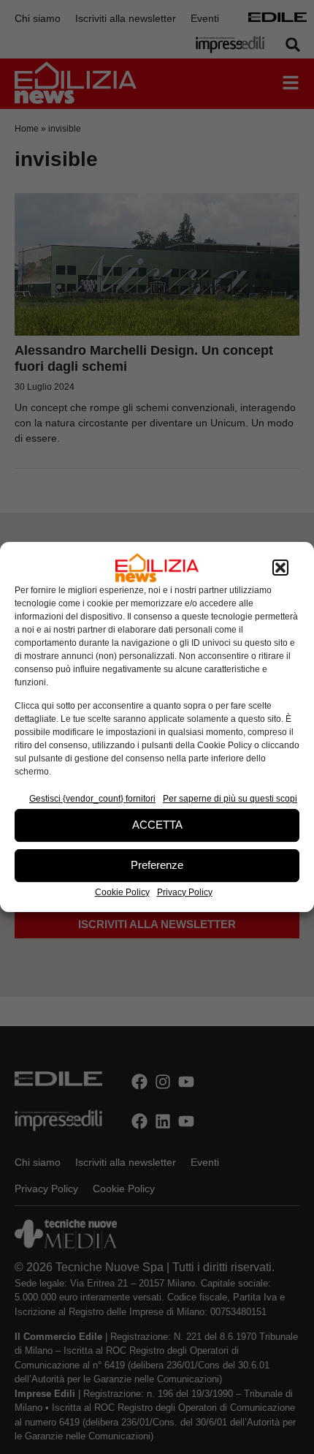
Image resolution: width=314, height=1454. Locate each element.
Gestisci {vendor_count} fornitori (92, 799)
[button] (280, 567)
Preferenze (157, 865)
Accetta (157, 824)
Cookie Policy (122, 892)
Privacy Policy (184, 892)
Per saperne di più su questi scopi (230, 799)
